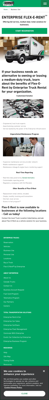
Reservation (8, 242)
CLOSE (24, 394)
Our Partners (9, 302)
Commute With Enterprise (14, 333)
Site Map (7, 356)
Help (5, 352)
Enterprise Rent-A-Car (12, 317)
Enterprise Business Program (15, 341)
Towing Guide (9, 360)
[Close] (43, 371)
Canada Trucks (9, 282)
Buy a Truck (8, 262)
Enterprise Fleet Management (15, 329)
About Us (7, 278)
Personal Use (9, 254)
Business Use (15, 9)
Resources (8, 364)
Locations (7, 258)
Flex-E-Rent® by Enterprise (14, 266)
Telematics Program (11, 298)
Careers (7, 306)
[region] (24, 383)
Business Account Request (14, 290)
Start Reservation (24, 31)
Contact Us (8, 286)
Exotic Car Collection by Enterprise (17, 337)
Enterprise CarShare (12, 325)
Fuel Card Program (11, 294)
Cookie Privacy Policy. (13, 387)
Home (6, 9)
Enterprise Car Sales (12, 321)
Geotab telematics (28, 178)
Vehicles (7, 246)
